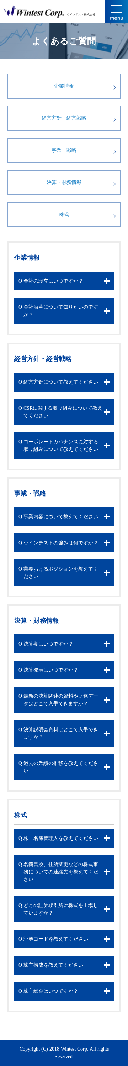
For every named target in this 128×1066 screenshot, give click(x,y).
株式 (64, 214)
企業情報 (64, 86)
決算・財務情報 (64, 182)
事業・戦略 (64, 150)
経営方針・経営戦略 (64, 118)
